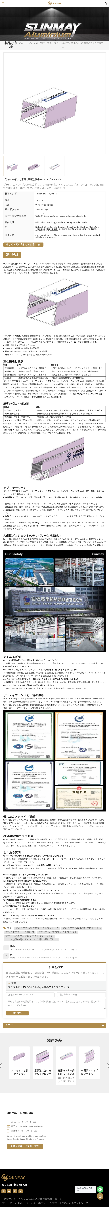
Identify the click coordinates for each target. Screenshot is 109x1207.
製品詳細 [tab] (12, 255)
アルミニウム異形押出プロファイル (82, 928)
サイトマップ (9, 1203)
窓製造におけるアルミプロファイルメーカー (19, 1072)
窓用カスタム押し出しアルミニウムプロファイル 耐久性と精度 (43, 1072)
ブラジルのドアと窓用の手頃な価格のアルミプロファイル (39, 987)
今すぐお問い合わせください (21, 244)
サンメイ (7, 699)
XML (20, 1203)
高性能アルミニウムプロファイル (25, 264)
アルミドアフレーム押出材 (19, 932)
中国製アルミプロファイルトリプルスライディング (66, 1072)
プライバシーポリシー (36, 1203)
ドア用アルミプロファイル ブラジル (57, 932)
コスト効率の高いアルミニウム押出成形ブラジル (31, 939)
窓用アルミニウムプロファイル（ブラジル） (29, 936)
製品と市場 (46, 43)
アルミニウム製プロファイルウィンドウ (37, 928)
